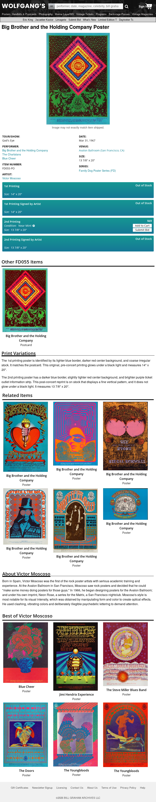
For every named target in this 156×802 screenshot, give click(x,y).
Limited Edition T (107, 19)
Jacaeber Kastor (44, 19)
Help (142, 787)
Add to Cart (142, 225)
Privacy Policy (128, 787)
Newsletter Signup (42, 787)
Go (126, 6)
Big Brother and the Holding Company (25, 150)
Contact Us (77, 787)
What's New (89, 19)
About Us (92, 787)
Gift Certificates (19, 787)
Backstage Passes (119, 14)
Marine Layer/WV (64, 14)
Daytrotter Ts (126, 19)
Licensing (61, 787)
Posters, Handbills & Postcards (19, 14)
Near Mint (24, 225)
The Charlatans (11, 154)
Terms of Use (108, 787)
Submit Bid (74, 19)
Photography (46, 14)
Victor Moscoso (11, 178)
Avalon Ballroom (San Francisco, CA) (101, 150)
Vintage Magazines (142, 14)
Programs (101, 14)
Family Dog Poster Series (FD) (97, 170)
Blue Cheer (9, 158)
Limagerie (61, 19)
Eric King (28, 19)
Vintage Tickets (85, 14)
